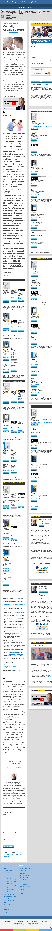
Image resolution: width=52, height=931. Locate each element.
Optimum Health (25, 886)
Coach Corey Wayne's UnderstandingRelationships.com (26, 2)
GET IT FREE (6, 301)
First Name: (34, 46)
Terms (29, 923)
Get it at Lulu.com (20, 328)
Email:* (33, 52)
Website (5, 839)
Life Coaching (24, 870)
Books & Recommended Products (11, 17)
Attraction (23, 873)
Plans (5, 912)
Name (5, 833)
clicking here (33, 671)
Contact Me (7, 905)
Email (17, 833)
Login (5, 907)
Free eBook (7, 892)
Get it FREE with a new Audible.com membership (41, 126)
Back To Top (35, 923)
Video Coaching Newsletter (10, 23)
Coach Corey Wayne (13, 32)
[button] (25, 5)
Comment (6, 814)
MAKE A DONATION (43, 592)
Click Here (45, 84)
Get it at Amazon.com (6, 298)
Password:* (34, 57)
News (21, 893)
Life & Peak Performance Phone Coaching (11, 877)
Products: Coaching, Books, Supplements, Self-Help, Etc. (10, 896)
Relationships (24, 884)
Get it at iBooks (12, 328)
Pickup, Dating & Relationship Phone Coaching (11, 883)
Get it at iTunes (20, 298)
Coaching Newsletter (26, 868)
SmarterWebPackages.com (29, 924)
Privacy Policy (23, 923)
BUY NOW (13, 301)
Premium (6, 909)
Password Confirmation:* (38, 63)
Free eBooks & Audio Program (11, 12)
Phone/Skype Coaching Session (30, 12)
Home (5, 868)
